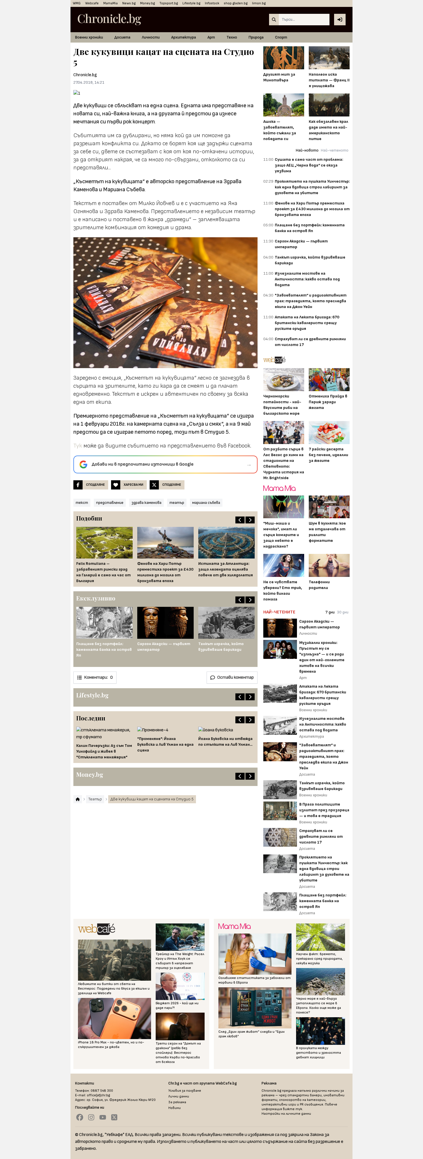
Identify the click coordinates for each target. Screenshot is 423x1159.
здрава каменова (146, 502)
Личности (151, 37)
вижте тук (292, 1109)
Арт (211, 37)
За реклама (177, 1102)
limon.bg (259, 3)
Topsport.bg (168, 3)
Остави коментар (235, 677)
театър (176, 502)
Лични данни (178, 1096)
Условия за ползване (184, 1091)
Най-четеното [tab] (334, 150)
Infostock (212, 3)
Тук (78, 445)
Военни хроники (89, 37)
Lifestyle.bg (191, 3)
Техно (231, 37)
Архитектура (183, 37)
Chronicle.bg (85, 75)
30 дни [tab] (342, 612)
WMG (77, 3)
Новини (174, 1108)
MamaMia (110, 3)
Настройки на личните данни (286, 1114)
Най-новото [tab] (307, 150)
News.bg (129, 3)
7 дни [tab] (330, 612)
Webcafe (92, 3)
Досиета (122, 37)
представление (109, 502)
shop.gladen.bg (235, 3)
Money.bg (147, 3)
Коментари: (98, 677)
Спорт (281, 37)
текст (82, 502)
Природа (256, 37)
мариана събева (206, 502)
